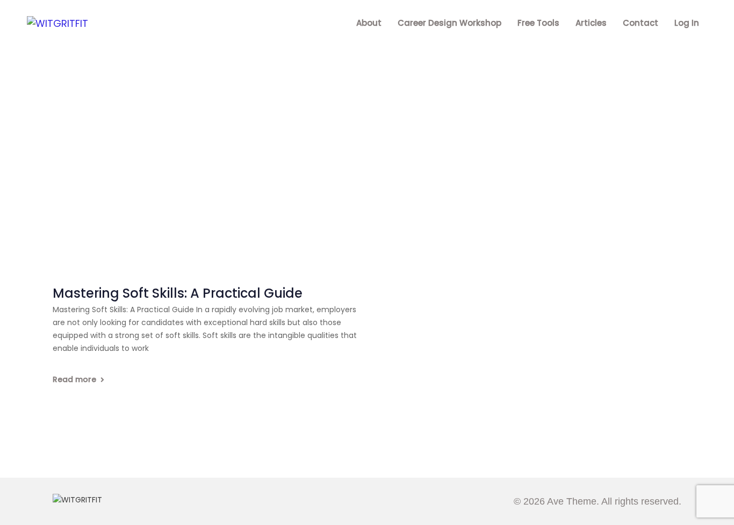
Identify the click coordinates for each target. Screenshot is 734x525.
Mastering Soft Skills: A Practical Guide (178, 293)
